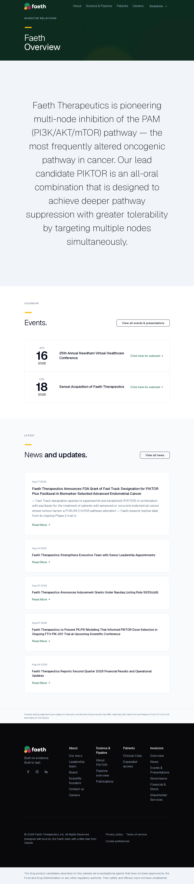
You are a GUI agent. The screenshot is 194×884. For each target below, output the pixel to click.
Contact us (76, 789)
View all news (155, 455)
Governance (158, 778)
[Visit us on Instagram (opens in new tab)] (37, 772)
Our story (75, 756)
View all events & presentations (143, 323)
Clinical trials (132, 756)
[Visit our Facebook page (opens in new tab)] (28, 772)
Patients (122, 6)
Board (73, 772)
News (154, 762)
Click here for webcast (145, 356)
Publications (104, 781)
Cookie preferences (118, 841)
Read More (39, 525)
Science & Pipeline (99, 6)
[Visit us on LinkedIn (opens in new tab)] (46, 772)
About (77, 6)
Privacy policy (114, 834)
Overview (157, 756)
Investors (156, 6)
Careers (138, 6)
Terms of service (136, 834)
